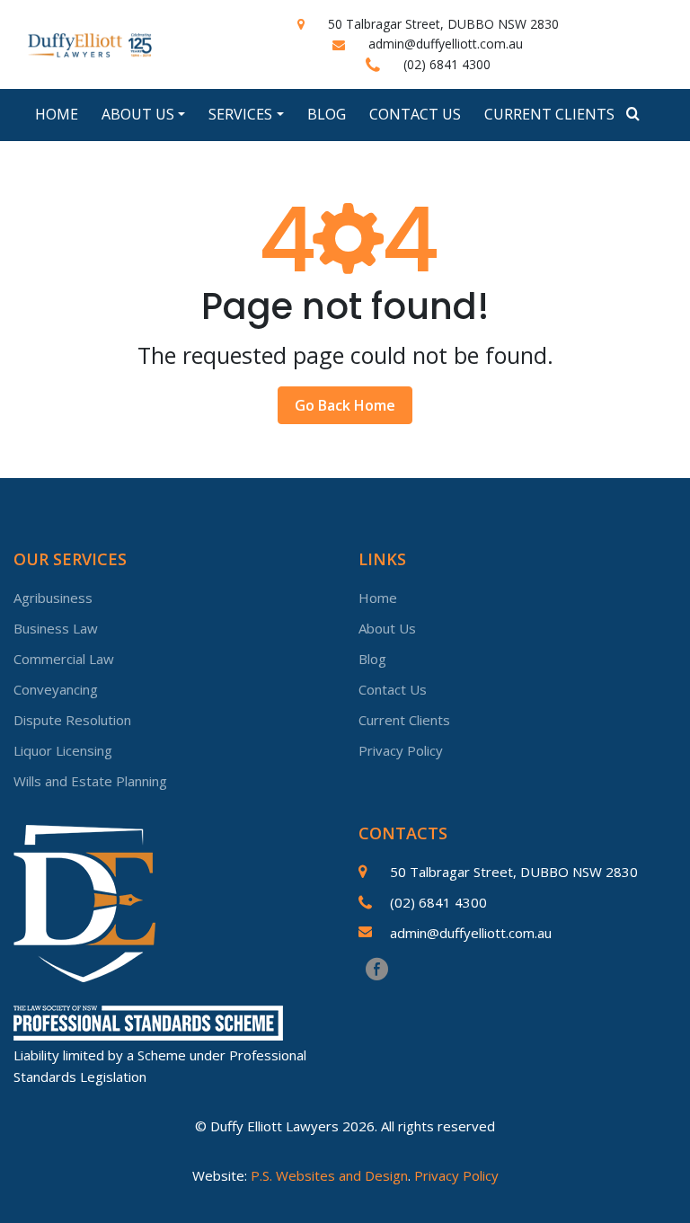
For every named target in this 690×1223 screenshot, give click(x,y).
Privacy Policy (400, 750)
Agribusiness (53, 598)
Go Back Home (345, 405)
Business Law (55, 628)
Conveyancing (55, 689)
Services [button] (240, 114)
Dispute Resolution (72, 720)
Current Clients (549, 114)
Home (56, 114)
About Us (387, 628)
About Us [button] (138, 114)
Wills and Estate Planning (90, 781)
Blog (326, 114)
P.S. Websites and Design (329, 1175)
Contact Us (415, 114)
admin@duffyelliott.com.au (445, 43)
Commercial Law (63, 659)
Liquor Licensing (62, 750)
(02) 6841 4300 (447, 64)
